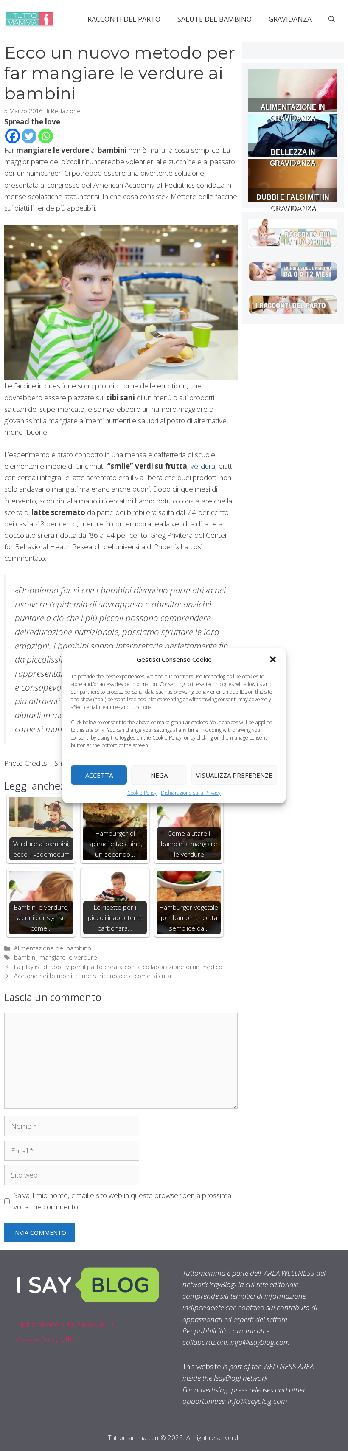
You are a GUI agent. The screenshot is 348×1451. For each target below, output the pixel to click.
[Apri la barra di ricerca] (332, 19)
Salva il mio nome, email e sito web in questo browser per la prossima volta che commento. (122, 1201)
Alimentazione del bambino (52, 948)
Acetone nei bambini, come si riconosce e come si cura (92, 976)
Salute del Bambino (214, 19)
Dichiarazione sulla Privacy (191, 792)
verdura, (204, 466)
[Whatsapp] (45, 136)
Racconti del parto (123, 19)
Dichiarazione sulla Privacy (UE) (65, 1324)
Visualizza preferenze (234, 774)
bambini (25, 957)
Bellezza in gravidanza (293, 158)
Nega (159, 774)
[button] (273, 659)
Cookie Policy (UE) (45, 1339)
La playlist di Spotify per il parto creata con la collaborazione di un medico (118, 967)
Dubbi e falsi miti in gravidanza (292, 203)
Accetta (99, 774)
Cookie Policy (142, 792)
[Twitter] (29, 136)
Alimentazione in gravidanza (293, 113)
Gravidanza (290, 19)
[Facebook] (12, 136)
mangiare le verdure (68, 957)
